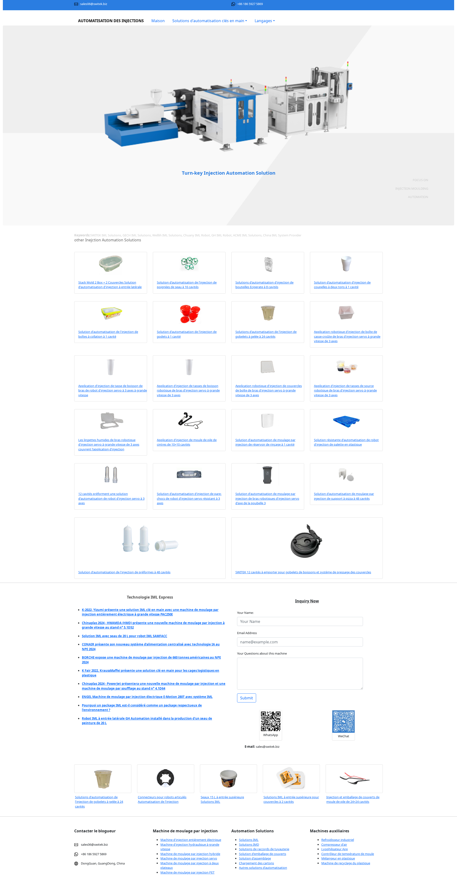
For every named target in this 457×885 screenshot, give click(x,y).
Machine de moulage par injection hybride (190, 854)
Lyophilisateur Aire (334, 849)
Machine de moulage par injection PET (187, 872)
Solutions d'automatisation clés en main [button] (208, 20)
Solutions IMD (249, 844)
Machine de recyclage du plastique (345, 863)
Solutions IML (248, 840)
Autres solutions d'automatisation (263, 867)
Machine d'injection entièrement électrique (190, 840)
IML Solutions (84, 882)
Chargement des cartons (256, 863)
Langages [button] (263, 20)
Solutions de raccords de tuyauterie (264, 849)
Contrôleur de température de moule (347, 854)
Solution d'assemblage (255, 858)
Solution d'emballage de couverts (262, 854)
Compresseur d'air (334, 844)
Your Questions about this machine (262, 653)
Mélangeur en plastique (338, 858)
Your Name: (246, 612)
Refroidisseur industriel (337, 840)
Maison (158, 20)
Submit (246, 698)
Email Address (247, 633)
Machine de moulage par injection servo (188, 858)
